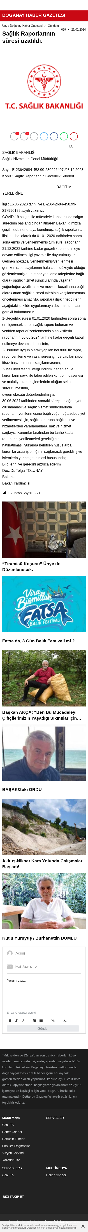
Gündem (53, 25)
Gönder (43, 1028)
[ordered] (35, 1020)
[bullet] (41, 1020)
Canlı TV (8, 1125)
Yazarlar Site (11, 1160)
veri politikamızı (49, 1228)
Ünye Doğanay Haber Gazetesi (22, 25)
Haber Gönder (12, 1132)
